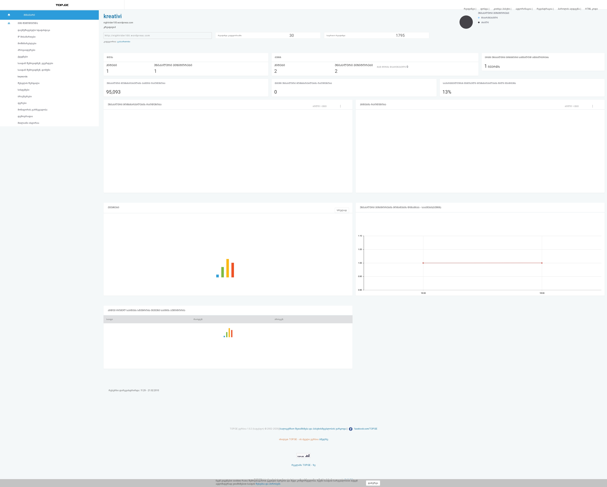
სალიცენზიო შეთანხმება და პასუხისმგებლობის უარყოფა (313, 428)
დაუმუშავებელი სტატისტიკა (34, 30)
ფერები (22, 103)
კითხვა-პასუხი (502, 9)
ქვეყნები (23, 56)
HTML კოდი (591, 9)
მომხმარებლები (27, 43)
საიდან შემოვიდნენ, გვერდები (35, 63)
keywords (23, 76)
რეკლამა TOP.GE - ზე (303, 465)
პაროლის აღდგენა (569, 9)
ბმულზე (323, 439)
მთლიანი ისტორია (28, 123)
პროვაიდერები (26, 50)
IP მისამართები (27, 37)
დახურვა (373, 483)
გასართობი (123, 41)
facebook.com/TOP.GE (365, 428)
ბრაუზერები (25, 96)
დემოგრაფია (25, 116)
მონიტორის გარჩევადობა (32, 109)
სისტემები (23, 90)
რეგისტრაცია (545, 9)
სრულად (342, 210)
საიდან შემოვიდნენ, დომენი (34, 70)
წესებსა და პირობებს (268, 484)
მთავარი (29, 15)
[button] (320, 106)
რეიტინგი (470, 9)
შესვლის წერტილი (29, 83)
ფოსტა (484, 9)
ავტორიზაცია (524, 9)
